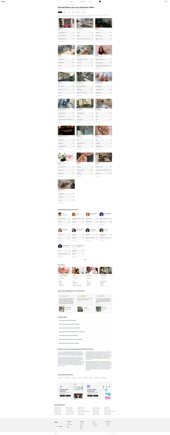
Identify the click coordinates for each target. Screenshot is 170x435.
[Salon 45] (78, 277)
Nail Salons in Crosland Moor (58, 414)
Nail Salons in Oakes (69, 407)
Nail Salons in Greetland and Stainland (109, 411)
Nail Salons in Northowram (107, 414)
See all (85, 259)
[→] (112, 277)
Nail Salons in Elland (107, 407)
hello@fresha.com (97, 367)
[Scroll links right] (115, 411)
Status (81, 428)
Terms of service (95, 424)
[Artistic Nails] (92, 277)
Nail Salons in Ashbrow (96, 411)
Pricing (81, 424)
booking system (103, 366)
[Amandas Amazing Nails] (64, 277)
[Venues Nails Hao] (105, 277)
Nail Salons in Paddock (58, 407)
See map (84, 9)
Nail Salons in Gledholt (58, 411)
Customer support (69, 424)
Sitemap (68, 427)
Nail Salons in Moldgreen (81, 414)
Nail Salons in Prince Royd (69, 414)
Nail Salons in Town (107, 408)
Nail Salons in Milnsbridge (96, 408)
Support (81, 427)
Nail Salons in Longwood (96, 407)
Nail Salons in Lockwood (81, 407)
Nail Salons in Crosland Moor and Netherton (84, 411)
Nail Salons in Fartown (57, 408)
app (103, 356)
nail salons (62, 351)
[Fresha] (3, 1)
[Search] (100, 1)
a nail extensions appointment (66, 364)
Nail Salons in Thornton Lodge (70, 411)
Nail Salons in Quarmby (69, 408)
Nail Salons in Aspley (80, 408)
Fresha (59, 351)
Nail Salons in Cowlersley (96, 414)
